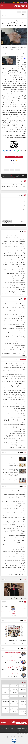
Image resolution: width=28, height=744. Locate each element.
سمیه (6, 170)
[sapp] (22, 737)
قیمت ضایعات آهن (23, 705)
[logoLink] (20, 6)
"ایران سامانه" (18, 733)
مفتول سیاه (15, 705)
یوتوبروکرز (15, 686)
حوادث (24, 12)
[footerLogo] (18, 722)
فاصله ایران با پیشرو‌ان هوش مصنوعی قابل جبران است (11, 669)
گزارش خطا (13, 160)
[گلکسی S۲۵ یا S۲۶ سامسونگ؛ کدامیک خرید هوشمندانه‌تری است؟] (22, 480)
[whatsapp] (18, 150)
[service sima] (18, 2)
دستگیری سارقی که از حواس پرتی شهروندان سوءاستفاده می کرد (13, 187)
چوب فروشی (23, 686)
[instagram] (8, 737)
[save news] (7, 15)
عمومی (19, 12)
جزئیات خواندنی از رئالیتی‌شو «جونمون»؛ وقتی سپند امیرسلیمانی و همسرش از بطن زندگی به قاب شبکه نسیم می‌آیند (10, 474)
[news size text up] (3, 53)
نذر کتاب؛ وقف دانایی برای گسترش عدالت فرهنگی (12, 663)
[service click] (14, 2)
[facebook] (10, 150)
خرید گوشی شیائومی (23, 690)
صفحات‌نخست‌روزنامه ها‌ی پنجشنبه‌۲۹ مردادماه (17, 640)
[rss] (5, 737)
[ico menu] (2, 6)
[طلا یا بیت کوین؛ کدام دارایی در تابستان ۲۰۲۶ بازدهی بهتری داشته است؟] (22, 465)
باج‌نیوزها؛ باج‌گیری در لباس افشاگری (14, 676)
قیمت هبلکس (14, 708)
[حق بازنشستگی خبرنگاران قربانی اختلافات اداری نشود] (23, 655)
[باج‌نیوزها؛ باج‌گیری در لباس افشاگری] (23, 675)
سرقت (17, 170)
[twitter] (12, 150)
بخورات (7, 689)
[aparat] (19, 737)
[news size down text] (7, 53)
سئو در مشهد (6, 692)
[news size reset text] (5, 53)
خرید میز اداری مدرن (23, 712)
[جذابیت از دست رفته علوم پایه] (22, 608)
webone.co (15, 696)
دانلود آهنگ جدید (14, 692)
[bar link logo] (3, 2)
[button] (18, 616)
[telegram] (15, 150)
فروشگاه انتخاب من (6, 697)
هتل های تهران (23, 701)
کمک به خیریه (14, 701)
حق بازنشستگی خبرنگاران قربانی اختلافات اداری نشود (11, 656)
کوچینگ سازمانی (6, 705)
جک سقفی (7, 708)
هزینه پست (15, 689)
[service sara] (21, 2)
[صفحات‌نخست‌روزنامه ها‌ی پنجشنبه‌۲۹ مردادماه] (14, 631)
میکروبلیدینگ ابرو (6, 701)
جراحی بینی (7, 686)
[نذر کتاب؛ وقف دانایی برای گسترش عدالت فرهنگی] (23, 662)
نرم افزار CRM (23, 696)
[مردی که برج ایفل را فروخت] (22, 459)
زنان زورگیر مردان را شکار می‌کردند (18, 185)
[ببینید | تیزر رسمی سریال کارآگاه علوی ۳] (14, 589)
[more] (4, 452)
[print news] (3, 16)
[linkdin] (7, 150)
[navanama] (25, 2)
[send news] (5, 15)
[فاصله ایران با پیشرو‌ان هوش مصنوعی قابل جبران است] (23, 668)
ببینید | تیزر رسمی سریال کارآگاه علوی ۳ (18, 598)
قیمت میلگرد (15, 711)
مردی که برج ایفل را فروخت (13, 458)
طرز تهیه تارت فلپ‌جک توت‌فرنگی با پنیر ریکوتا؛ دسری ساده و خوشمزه (13, 354)
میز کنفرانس (6, 711)
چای (12, 170)
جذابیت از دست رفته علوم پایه (14, 606)
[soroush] (4, 150)
